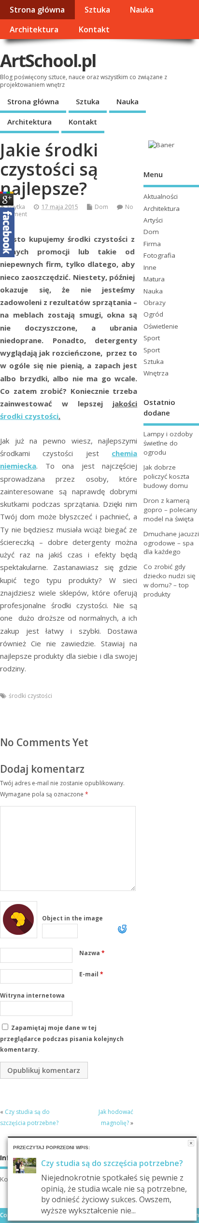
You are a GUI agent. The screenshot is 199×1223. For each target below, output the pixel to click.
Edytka (16, 207)
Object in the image (72, 918)
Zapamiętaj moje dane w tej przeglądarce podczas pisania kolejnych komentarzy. (62, 1039)
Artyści (153, 220)
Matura (154, 279)
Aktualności (160, 196)
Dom (101, 207)
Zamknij (191, 1143)
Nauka (141, 9)
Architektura (34, 29)
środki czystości (29, 416)
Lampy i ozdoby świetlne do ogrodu (168, 443)
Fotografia (159, 255)
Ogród (153, 314)
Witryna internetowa (32, 995)
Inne (149, 267)
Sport (151, 338)
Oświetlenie (160, 326)
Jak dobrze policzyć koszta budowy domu (166, 476)
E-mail (91, 974)
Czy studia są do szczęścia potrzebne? (112, 1163)
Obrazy (154, 302)
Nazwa (92, 953)
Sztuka (97, 9)
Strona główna (37, 9)
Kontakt (94, 29)
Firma (152, 243)
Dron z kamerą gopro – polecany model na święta (170, 509)
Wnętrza (156, 373)
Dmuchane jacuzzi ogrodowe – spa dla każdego (171, 542)
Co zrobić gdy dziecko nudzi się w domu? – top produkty (169, 580)
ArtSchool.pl (48, 60)
